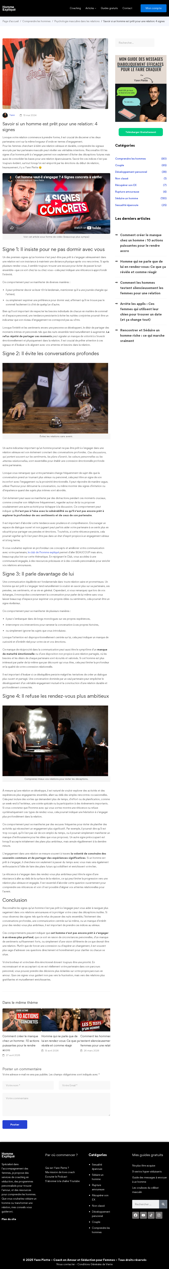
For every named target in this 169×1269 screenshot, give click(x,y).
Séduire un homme (141, 198)
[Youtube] (143, 1215)
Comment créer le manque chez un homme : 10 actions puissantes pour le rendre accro (20, 1043)
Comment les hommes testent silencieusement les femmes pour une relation (98, 1040)
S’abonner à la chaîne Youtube (62, 1181)
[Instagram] (158, 1215)
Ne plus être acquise (143, 1165)
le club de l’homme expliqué (43, 552)
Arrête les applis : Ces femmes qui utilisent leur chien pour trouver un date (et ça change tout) (141, 312)
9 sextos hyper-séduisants (147, 1171)
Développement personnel (141, 171)
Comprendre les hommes (36, 21)
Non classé (141, 178)
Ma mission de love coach (60, 1172)
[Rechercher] (163, 1204)
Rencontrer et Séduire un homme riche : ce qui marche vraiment (142, 335)
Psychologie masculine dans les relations (77, 21)
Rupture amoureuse (141, 191)
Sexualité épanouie (141, 205)
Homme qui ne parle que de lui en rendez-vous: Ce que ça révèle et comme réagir (60, 1040)
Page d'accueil (10, 21)
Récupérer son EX (141, 185)
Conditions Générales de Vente (95, 1264)
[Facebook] (135, 1215)
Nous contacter (65, 1264)
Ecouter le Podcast (56, 1176)
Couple (141, 165)
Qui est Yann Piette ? (57, 1167)
